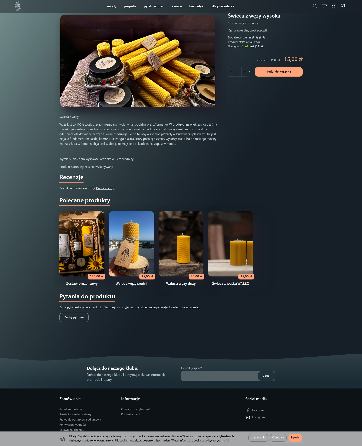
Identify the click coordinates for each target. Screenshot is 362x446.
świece (177, 6)
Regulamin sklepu (70, 409)
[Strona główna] (19, 6)
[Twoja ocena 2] (253, 38)
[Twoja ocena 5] (263, 38)
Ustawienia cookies (71, 429)
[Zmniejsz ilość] (245, 72)
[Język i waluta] (342, 6)
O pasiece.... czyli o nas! (135, 409)
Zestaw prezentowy (82, 284)
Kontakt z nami (130, 414)
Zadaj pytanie (74, 317)
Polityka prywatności (72, 424)
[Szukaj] (315, 6)
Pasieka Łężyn (251, 42)
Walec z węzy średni (131, 284)
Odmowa (278, 437)
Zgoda (295, 437)
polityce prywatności (217, 440)
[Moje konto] (333, 6)
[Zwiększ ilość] (231, 72)
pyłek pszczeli (154, 6)
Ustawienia (258, 437)
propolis (130, 6)
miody (111, 6)
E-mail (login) (190, 368)
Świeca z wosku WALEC (230, 284)
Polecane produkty (84, 201)
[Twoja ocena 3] (256, 38)
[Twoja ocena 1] (250, 38)
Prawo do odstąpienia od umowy (80, 419)
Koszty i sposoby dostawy (75, 414)
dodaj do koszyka (278, 71)
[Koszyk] (324, 6)
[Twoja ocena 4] (260, 38)
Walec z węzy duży (181, 284)
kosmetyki (196, 6)
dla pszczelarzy (223, 6)
